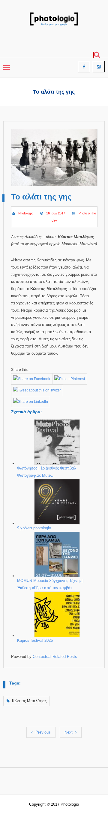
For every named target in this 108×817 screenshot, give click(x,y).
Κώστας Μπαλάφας (29, 701)
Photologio (25, 213)
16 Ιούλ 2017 (55, 213)
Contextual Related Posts (55, 656)
